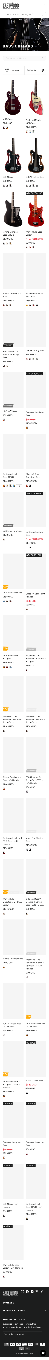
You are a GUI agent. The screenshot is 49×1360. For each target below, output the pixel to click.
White (7, 485)
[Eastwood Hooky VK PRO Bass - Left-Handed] (13, 815)
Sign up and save (14, 1319)
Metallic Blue (30, 131)
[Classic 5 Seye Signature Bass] (36, 451)
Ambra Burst (4, 967)
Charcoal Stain (7, 967)
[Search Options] (43, 58)
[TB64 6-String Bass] (36, 329)
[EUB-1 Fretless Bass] (36, 155)
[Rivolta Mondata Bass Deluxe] (13, 209)
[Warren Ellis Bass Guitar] (36, 209)
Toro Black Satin (4, 243)
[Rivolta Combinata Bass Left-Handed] (13, 755)
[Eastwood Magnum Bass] (13, 1120)
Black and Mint (33, 131)
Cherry (10, 601)
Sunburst (7, 127)
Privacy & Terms (14, 1310)
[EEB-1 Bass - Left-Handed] (13, 1181)
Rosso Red (10, 305)
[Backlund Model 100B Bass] (36, 97)
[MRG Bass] (13, 97)
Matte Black (30, 485)
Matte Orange (27, 485)
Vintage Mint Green (33, 359)
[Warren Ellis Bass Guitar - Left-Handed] (13, 1242)
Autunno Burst (4, 305)
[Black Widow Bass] (36, 1059)
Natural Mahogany (27, 547)
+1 (19, 486)
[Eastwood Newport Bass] (36, 1120)
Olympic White (7, 243)
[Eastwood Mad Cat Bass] (36, 390)
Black (10, 185)
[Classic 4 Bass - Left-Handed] (36, 571)
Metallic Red (27, 131)
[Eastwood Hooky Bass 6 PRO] (13, 451)
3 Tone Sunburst (30, 305)
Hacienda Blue (14, 485)
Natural (27, 185)
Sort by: (12, 70)
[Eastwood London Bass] (36, 509)
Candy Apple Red (4, 185)
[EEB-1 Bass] (13, 155)
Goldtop (27, 305)
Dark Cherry (30, 247)
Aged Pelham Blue (30, 185)
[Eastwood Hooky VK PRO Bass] (36, 271)
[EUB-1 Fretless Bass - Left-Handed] (13, 1001)
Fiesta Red (27, 359)
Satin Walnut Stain (4, 731)
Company (9, 1303)
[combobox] (25, 14)
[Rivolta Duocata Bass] (13, 937)
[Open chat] (43, 1353)
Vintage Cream (27, 247)
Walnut (4, 127)
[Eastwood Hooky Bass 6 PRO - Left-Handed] (36, 1181)
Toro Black (7, 305)
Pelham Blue (4, 601)
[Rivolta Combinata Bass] (13, 271)
